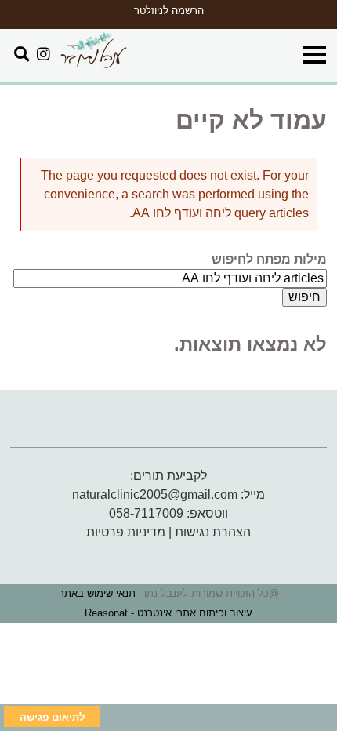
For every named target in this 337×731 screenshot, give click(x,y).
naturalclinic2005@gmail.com (154, 494)
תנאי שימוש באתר (97, 593)
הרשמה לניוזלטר (169, 10)
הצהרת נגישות (213, 532)
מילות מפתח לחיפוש (269, 259)
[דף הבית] (93, 51)
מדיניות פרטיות (125, 532)
